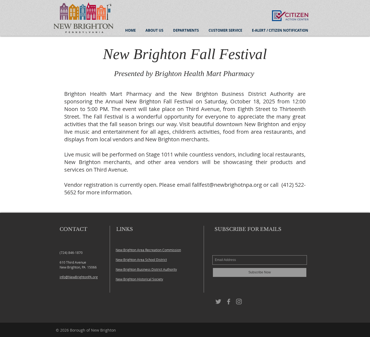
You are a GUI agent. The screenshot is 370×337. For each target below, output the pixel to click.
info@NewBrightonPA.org (79, 277)
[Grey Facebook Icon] (228, 301)
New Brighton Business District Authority (146, 269)
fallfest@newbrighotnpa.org (227, 184)
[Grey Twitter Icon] (218, 301)
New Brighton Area (130, 250)
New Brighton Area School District (141, 259)
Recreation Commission (163, 250)
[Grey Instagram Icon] (239, 301)
